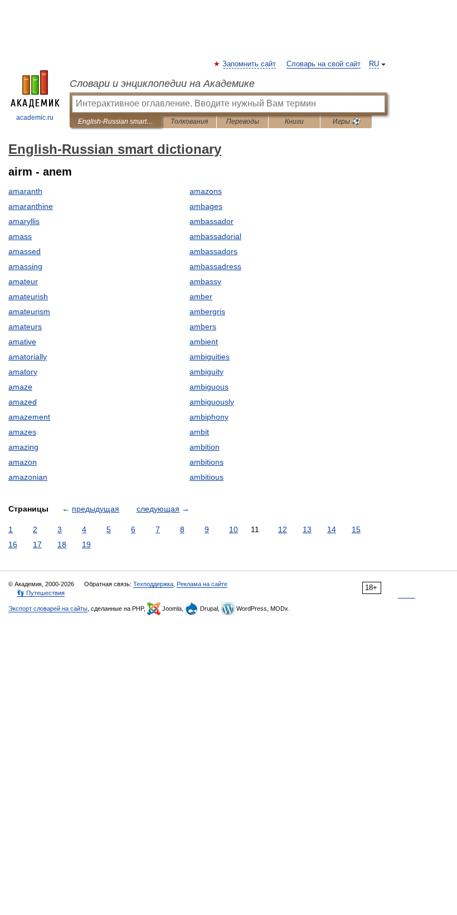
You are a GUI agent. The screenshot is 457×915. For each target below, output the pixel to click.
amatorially (27, 356)
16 (12, 544)
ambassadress (215, 266)
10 (233, 529)
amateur (23, 281)
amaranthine (30, 206)
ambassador (211, 221)
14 (331, 529)
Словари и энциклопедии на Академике (162, 83)
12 (282, 529)
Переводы (242, 121)
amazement (29, 416)
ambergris (207, 311)
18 (61, 544)
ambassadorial (215, 236)
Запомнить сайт (249, 64)
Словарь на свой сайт (323, 64)
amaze (20, 386)
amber (200, 296)
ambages (205, 206)
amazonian (27, 477)
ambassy (205, 281)
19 (86, 544)
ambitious (206, 477)
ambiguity (206, 371)
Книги (294, 121)
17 (37, 544)
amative (22, 341)
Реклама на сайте (202, 584)
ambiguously (211, 401)
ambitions (206, 462)
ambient (203, 341)
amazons (205, 191)
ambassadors (213, 251)
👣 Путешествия (41, 593)
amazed (22, 401)
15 (356, 529)
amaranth (25, 191)
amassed (24, 251)
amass (20, 236)
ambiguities (209, 356)
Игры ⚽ (346, 121)
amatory (22, 371)
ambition (204, 446)
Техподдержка (153, 584)
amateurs (25, 326)
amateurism (29, 311)
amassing (25, 266)
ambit (199, 431)
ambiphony (209, 416)
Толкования (189, 121)
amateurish (28, 296)
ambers (202, 326)
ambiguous (209, 386)
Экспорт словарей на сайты (47, 608)
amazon (22, 462)
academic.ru (35, 117)
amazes (22, 431)
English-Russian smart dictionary (115, 121)
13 (307, 529)
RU (374, 64)
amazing (23, 446)
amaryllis (24, 221)
